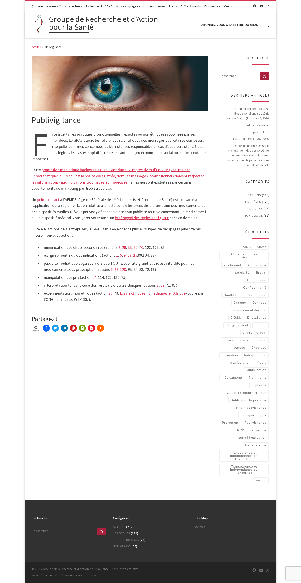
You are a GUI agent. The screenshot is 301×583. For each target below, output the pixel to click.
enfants (260, 325)
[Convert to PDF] (91, 328)
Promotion (230, 422)
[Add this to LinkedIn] (64, 328)
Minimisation (256, 370)
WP (50, 575)
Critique (240, 302)
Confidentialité (254, 287)
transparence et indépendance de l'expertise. (244, 456)
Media (261, 362)
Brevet (261, 272)
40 (141, 247)
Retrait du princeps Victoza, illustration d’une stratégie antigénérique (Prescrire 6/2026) (248, 113)
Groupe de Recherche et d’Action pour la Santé (76, 569)
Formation (230, 355)
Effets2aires (256, 317)
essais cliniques (235, 340)
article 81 (242, 272)
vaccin (261, 480)
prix (263, 415)
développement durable (247, 310)
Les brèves (252, 202)
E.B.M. (235, 317)
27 (162, 285)
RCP (240, 430)
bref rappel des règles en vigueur (142, 217)
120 (123, 269)
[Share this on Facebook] (46, 328)
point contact (48, 199)
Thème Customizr (85, 575)
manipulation (240, 362)
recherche (258, 430)
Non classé (253, 215)
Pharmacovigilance (251, 407)
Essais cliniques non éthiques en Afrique (153, 293)
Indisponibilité (255, 355)
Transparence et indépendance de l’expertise (244, 470)
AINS (247, 247)
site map (200, 527)
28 (124, 247)
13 (129, 255)
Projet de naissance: (255, 125)
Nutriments (257, 377)
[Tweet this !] (55, 328)
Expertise (258, 347)
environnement (254, 332)
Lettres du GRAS (249, 209)
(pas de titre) (260, 132)
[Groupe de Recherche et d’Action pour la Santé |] (39, 24)
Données (259, 302)
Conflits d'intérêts (238, 295)
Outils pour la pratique (248, 400)
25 (135, 255)
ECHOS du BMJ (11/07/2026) (251, 139)
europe (239, 347)
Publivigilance (255, 422)
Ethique (260, 340)
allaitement (232, 265)
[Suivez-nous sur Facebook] (254, 6)
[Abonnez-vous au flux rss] (268, 6)
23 (110, 293)
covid (262, 295)
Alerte (261, 247)
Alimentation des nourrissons (244, 256)
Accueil (36, 47)
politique (247, 415)
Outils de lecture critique (246, 392)
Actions (254, 195)
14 (94, 277)
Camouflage (256, 280)
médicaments (232, 377)
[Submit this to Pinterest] (73, 328)
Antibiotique (256, 265)
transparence (255, 445)
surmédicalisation (252, 437)
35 (135, 247)
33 (130, 247)
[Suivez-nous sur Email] (261, 6)
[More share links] (100, 328)
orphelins (259, 385)
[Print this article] (82, 328)
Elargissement (237, 325)
